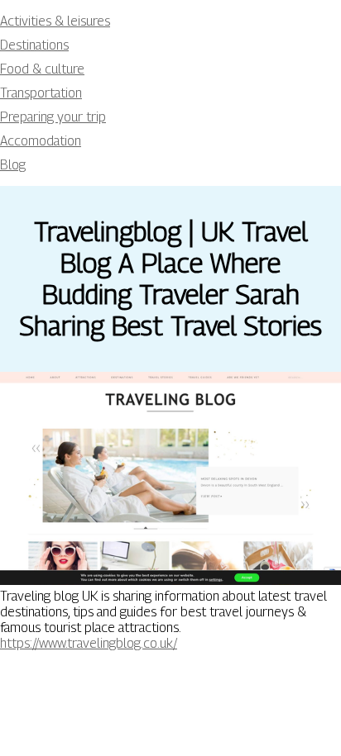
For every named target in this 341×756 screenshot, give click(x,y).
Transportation (41, 93)
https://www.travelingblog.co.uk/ (88, 643)
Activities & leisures (55, 21)
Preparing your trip (53, 117)
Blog (13, 165)
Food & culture (42, 69)
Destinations (34, 45)
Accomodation (40, 141)
